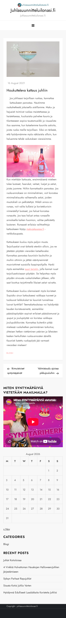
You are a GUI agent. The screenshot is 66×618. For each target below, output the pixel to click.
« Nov (6, 529)
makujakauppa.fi (35, 229)
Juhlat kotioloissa (12, 560)
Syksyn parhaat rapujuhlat (17, 578)
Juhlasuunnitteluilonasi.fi (33, 10)
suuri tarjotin (31, 269)
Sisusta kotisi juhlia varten (17, 585)
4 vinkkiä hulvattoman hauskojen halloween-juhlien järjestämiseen (31, 569)
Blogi (10, 353)
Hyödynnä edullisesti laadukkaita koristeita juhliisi (30, 592)
